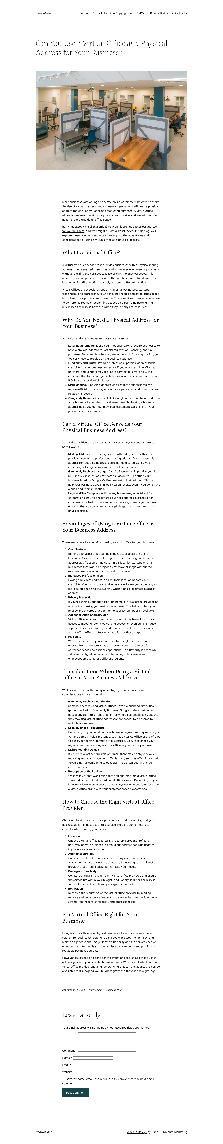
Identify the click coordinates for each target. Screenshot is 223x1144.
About (85, 13)
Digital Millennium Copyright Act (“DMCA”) (119, 13)
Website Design (137, 1132)
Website (67, 1072)
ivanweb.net (44, 13)
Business (111, 989)
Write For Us (179, 13)
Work (120, 989)
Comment (69, 1050)
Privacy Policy (159, 13)
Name (67, 1057)
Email (66, 1064)
